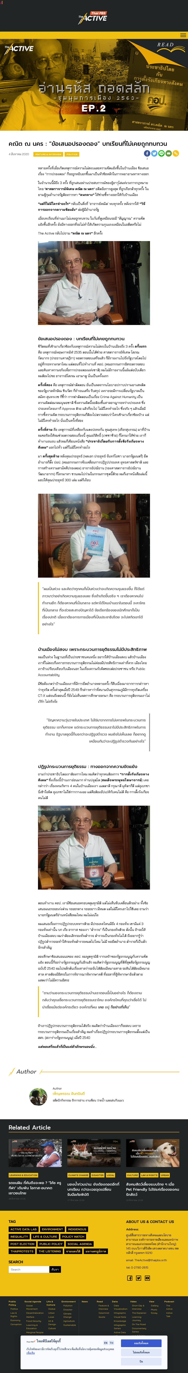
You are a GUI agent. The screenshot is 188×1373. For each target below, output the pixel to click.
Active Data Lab (23, 1229)
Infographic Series (120, 1327)
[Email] (168, 155)
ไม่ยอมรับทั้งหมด (141, 1352)
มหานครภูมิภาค (96, 1251)
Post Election (22, 1244)
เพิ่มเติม (30, 1352)
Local (110, 1175)
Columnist (104, 1312)
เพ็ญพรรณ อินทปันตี (69, 1093)
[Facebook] (129, 1278)
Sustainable (69, 1325)
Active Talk (169, 1314)
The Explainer (139, 1312)
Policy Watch (73, 1236)
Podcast (169, 1301)
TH (111, 1342)
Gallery (154, 1305)
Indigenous (77, 1229)
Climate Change (78, 1175)
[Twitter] (154, 155)
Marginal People (35, 1332)
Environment (52, 1229)
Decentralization (35, 1312)
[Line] (161, 155)
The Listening (50, 1251)
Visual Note (120, 1317)
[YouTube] (147, 1278)
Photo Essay (154, 1311)
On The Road (139, 1324)
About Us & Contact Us (150, 1221)
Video (133, 1301)
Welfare (30, 1317)
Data (115, 1301)
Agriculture (69, 1321)
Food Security (33, 1321)
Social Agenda (80, 1244)
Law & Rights (149, 1175)
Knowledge (120, 1321)
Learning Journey (136, 1319)
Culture (132, 1175)
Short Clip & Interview (138, 1307)
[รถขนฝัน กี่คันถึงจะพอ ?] (35, 1155)
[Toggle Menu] (183, 35)
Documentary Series (139, 1330)
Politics (71, 154)
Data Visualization (120, 1307)
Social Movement (32, 1307)
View (151, 1301)
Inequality (19, 1236)
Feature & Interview (48, 154)
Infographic (120, 1312)
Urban (165, 1175)
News (85, 1301)
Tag (12, 1221)
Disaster (98, 1175)
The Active (169, 1307)
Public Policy (50, 1244)
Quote (102, 1317)
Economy (15, 1320)
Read (100, 1301)
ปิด (141, 1361)
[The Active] (92, 18)
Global (51, 1308)
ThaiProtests (21, 1251)
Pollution (68, 1305)
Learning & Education (23, 1175)
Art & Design (52, 1323)
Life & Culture (45, 1236)
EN (105, 1342)
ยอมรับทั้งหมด (141, 1343)
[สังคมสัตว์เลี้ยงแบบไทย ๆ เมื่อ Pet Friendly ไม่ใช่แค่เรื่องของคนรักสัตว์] (152, 1155)
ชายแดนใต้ (73, 1251)
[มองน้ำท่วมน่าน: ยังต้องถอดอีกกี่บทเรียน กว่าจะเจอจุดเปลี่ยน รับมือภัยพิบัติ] (94, 1155)
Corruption (16, 1324)
